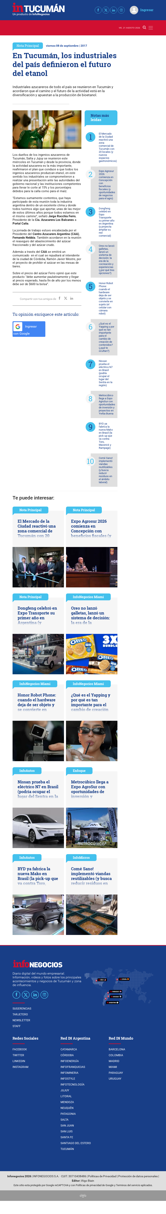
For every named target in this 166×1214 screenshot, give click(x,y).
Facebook (20, 1049)
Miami (113, 1067)
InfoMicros (81, 857)
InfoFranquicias (73, 1067)
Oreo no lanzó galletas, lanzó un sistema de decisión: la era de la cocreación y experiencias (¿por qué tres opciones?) (106, 259)
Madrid (114, 1061)
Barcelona (117, 1049)
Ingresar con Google (25, 330)
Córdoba (67, 1055)
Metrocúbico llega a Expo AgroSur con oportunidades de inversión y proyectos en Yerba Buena (107, 404)
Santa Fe (67, 1137)
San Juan (67, 1125)
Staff (17, 1026)
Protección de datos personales (138, 1176)
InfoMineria (69, 1072)
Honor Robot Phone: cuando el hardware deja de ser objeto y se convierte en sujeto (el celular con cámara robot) (106, 298)
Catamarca (69, 1049)
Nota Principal (28, 45)
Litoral (66, 1096)
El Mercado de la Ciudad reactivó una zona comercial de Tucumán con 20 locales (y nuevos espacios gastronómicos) (108, 147)
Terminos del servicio (128, 1185)
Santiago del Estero (76, 1143)
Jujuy (65, 1090)
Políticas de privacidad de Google (95, 1185)
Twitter (18, 1055)
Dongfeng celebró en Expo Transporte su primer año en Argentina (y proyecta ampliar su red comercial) (106, 222)
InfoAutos (27, 770)
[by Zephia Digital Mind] (83, 1195)
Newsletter (21, 1020)
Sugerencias (22, 1008)
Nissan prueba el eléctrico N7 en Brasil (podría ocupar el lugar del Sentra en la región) (106, 373)
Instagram (20, 1067)
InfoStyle (68, 1078)
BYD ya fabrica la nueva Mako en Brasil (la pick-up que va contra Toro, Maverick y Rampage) (106, 435)
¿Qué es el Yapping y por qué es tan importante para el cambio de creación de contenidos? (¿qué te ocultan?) (106, 337)
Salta (64, 1119)
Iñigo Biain (87, 1180)
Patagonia (68, 1113)
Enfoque (79, 770)
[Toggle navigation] (150, 28)
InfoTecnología (72, 1084)
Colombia (116, 1055)
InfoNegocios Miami (88, 597)
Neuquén (67, 1108)
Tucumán (67, 1149)
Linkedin (19, 1061)
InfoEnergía (70, 1061)
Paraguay (116, 1072)
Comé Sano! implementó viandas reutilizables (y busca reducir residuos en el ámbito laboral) (106, 470)
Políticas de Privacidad (102, 1176)
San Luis (66, 1131)
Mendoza (67, 1102)
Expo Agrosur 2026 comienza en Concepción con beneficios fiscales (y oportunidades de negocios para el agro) (107, 185)
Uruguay (115, 1078)
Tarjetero (20, 1014)
